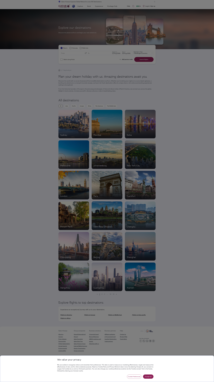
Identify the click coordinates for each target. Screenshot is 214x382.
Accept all (148, 376)
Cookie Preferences (134, 376)
